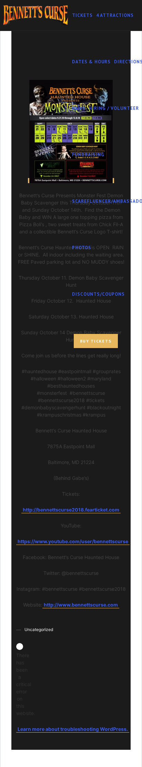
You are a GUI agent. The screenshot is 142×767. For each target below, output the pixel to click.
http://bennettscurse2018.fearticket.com (71, 510)
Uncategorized (38, 629)
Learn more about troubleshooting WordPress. (73, 729)
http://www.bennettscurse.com (81, 605)
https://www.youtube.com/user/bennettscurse (73, 541)
